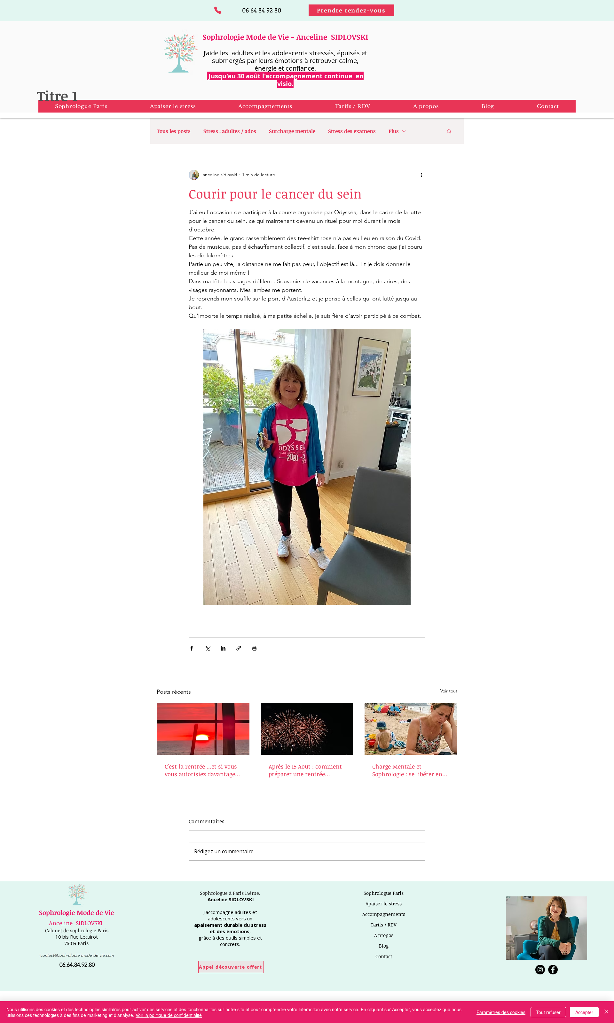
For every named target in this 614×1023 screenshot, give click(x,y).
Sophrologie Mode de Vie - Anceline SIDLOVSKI (285, 37)
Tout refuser (548, 1012)
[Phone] (218, 10)
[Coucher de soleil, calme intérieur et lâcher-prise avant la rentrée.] (203, 729)
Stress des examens (352, 131)
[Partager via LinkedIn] (223, 648)
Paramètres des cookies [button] (500, 1012)
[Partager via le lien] (239, 648)
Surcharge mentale (292, 131)
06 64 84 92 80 (261, 9)
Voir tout (448, 691)
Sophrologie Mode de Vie (76, 912)
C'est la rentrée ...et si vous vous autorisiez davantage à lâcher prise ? (202, 770)
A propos (383, 935)
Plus (394, 131)
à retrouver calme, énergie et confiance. (306, 64)
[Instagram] (540, 969)
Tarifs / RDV (384, 924)
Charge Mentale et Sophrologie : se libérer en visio (407, 770)
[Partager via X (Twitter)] (207, 648)
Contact (383, 956)
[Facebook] (553, 969)
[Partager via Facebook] (192, 648)
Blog (384, 945)
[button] (172, 106)
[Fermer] (606, 1012)
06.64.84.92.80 (77, 964)
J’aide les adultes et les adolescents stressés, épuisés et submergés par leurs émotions (285, 57)
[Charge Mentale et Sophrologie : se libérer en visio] (411, 729)
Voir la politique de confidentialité (169, 1015)
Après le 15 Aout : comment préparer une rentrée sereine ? (305, 770)
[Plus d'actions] (421, 175)
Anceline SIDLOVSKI (76, 923)
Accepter (584, 1012)
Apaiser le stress (384, 903)
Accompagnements (383, 914)
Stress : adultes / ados (229, 131)
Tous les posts (174, 131)
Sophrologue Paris (384, 893)
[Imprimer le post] (254, 648)
